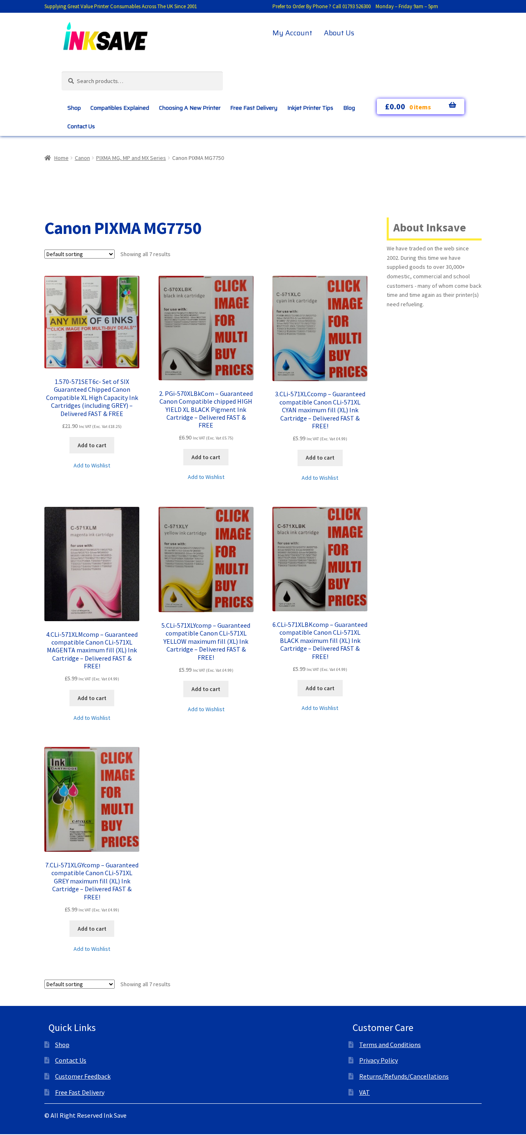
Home (61, 158)
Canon (82, 158)
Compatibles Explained (119, 107)
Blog (349, 107)
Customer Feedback (83, 1076)
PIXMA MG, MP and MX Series (131, 158)
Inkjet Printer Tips (310, 107)
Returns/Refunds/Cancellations (404, 1076)
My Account (292, 33)
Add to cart (92, 445)
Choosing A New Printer (190, 107)
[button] (92, 465)
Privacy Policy (378, 1060)
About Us (339, 33)
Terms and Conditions (390, 1044)
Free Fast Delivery (253, 107)
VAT (364, 1092)
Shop (74, 107)
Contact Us (81, 126)
